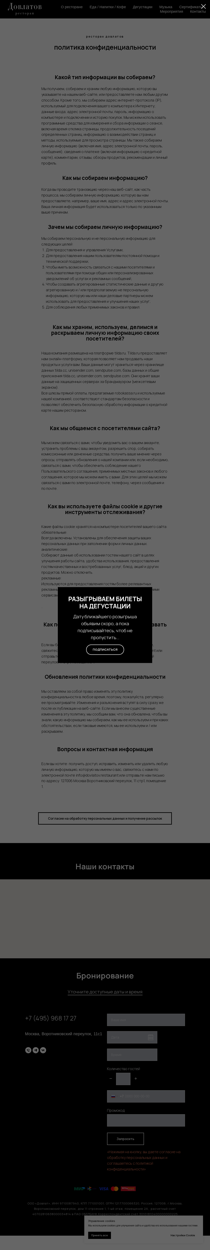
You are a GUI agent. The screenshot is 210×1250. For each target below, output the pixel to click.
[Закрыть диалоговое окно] (203, 6)
